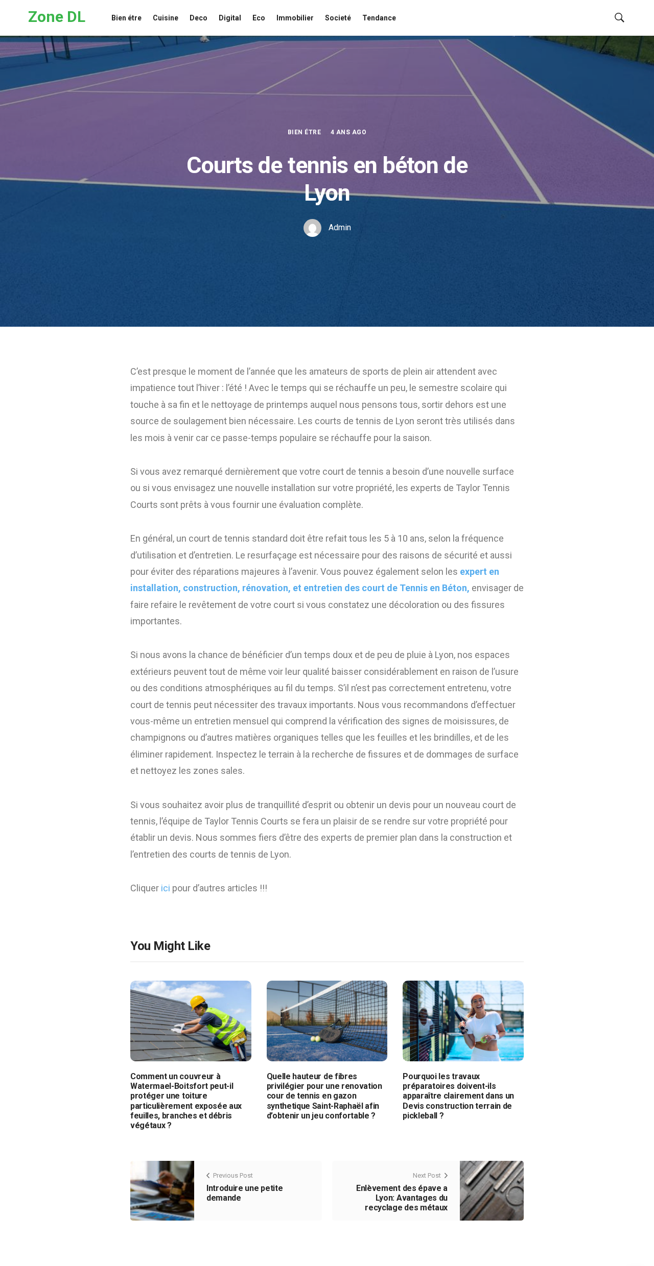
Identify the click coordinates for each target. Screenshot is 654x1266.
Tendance (379, 18)
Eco (258, 18)
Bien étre (126, 18)
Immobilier (295, 18)
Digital (230, 18)
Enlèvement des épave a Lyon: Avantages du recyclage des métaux (402, 1197)
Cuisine (165, 18)
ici (166, 888)
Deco (198, 18)
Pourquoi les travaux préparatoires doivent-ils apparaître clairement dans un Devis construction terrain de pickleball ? (458, 1096)
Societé (338, 18)
